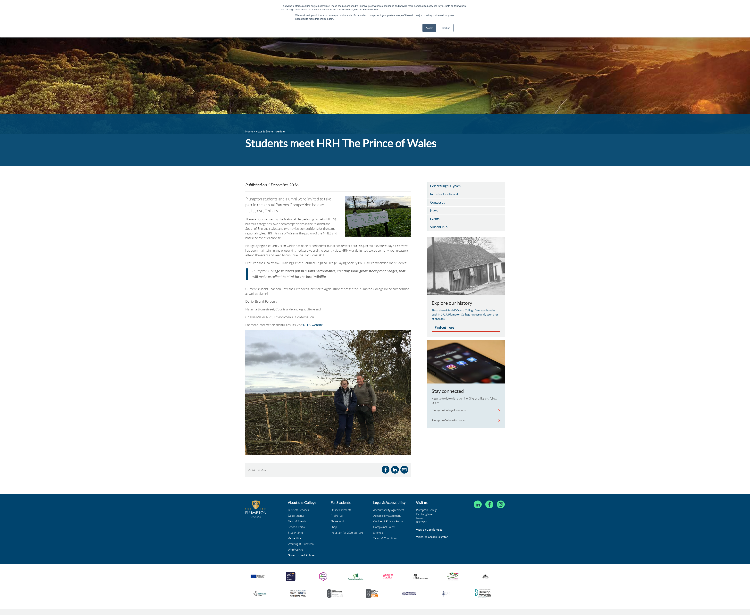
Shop (334, 527)
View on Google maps (429, 529)
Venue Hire (294, 538)
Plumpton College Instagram (449, 420)
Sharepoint (337, 521)
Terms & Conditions (385, 538)
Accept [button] (429, 27)
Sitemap (378, 532)
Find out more (444, 327)
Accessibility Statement (387, 515)
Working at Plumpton (301, 544)
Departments (296, 515)
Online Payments (341, 510)
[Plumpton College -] (255, 509)
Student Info (295, 532)
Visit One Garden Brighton (432, 536)
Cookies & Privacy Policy (388, 521)
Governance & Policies (301, 555)
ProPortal (337, 515)
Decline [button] (446, 27)
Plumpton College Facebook (449, 410)
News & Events (297, 521)
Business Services (298, 510)
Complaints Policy (384, 527)
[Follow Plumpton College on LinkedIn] (478, 504)
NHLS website (313, 325)
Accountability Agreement (388, 510)
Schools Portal (296, 527)
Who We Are (295, 549)
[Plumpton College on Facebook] (489, 504)
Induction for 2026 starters (347, 532)
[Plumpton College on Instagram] (501, 504)
